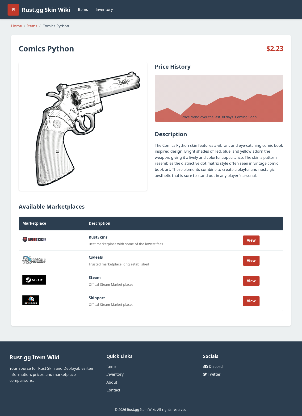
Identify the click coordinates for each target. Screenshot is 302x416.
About (111, 382)
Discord (215, 366)
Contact (113, 390)
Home (16, 26)
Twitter (214, 374)
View (251, 240)
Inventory (104, 9)
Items (83, 9)
